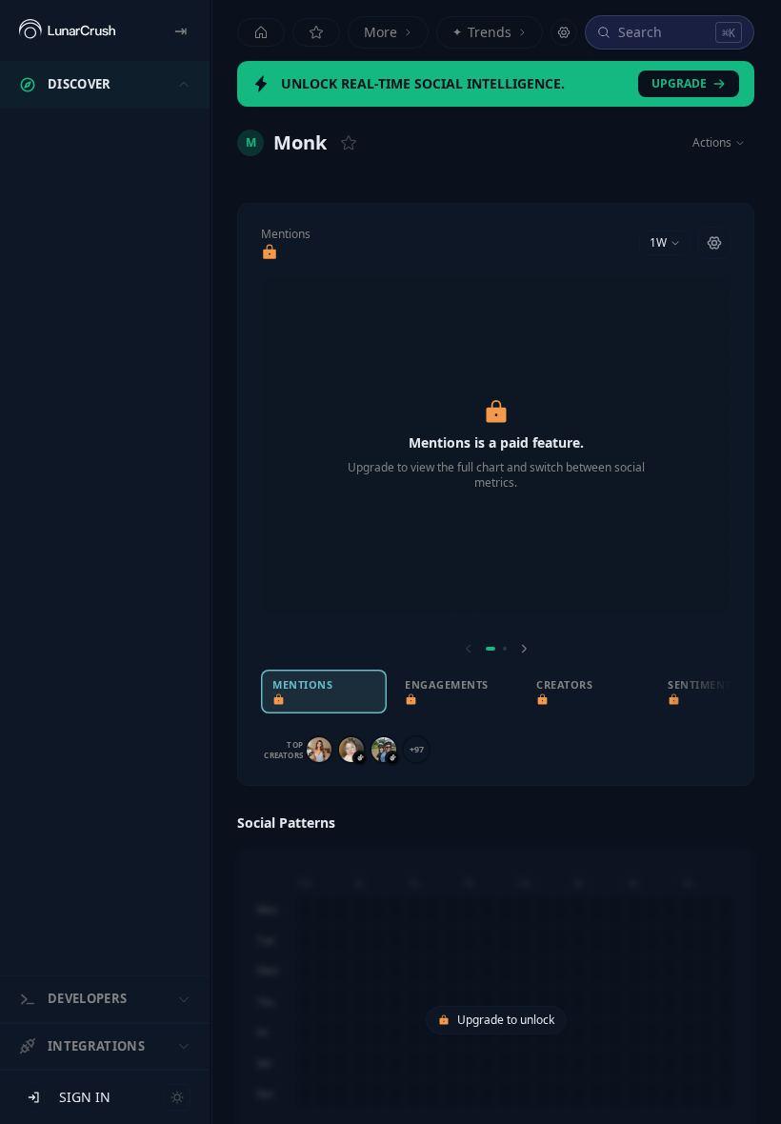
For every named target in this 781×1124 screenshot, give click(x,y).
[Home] (261, 32)
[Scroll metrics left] (468, 648)
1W (658, 242)
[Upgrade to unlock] (269, 252)
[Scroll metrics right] (523, 648)
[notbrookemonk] (383, 749)
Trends (481, 32)
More (380, 32)
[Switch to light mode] (177, 1097)
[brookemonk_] (351, 749)
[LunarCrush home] (67, 30)
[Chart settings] (714, 243)
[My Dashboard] (316, 32)
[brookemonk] (319, 749)
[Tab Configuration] (564, 32)
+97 (417, 749)
